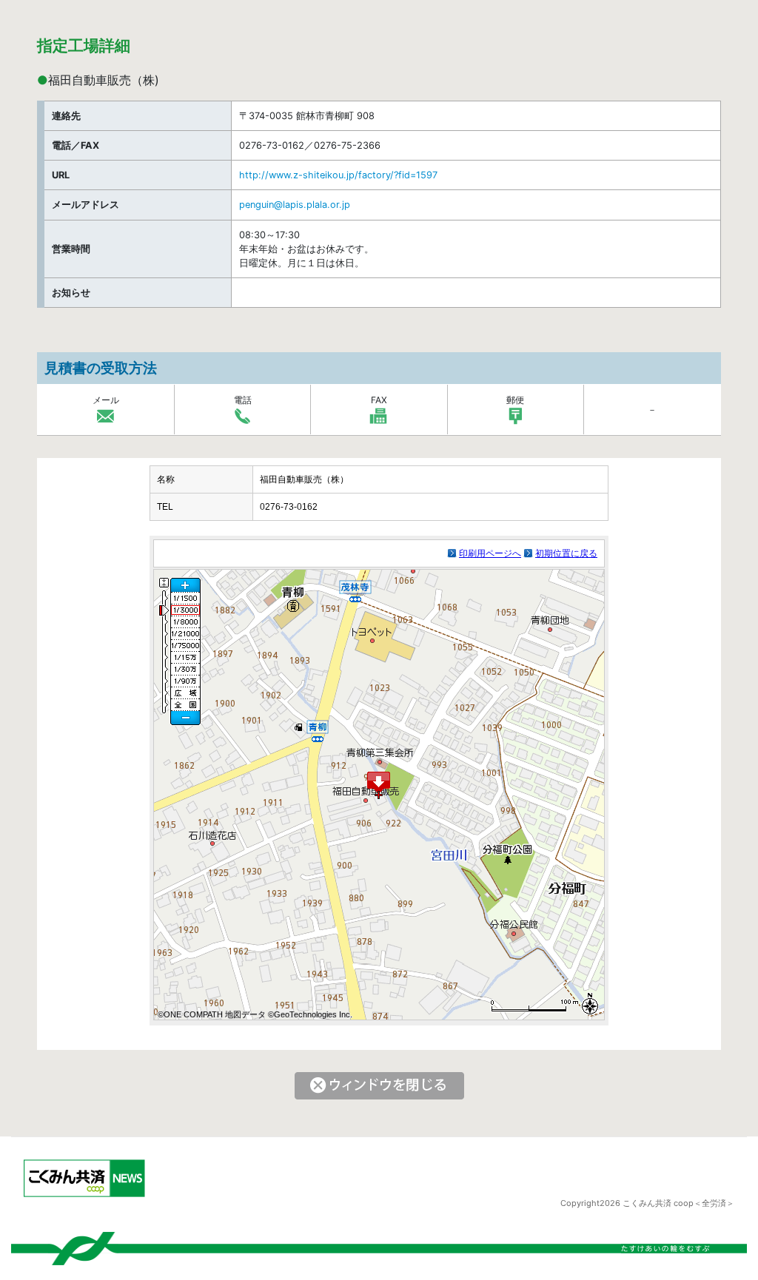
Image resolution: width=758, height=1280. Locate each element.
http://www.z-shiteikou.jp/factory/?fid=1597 (338, 175)
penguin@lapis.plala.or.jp (294, 204)
